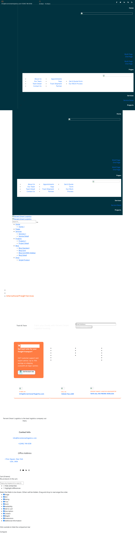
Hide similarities (10, 486)
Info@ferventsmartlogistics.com (11, 3)
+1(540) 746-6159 (26, 3)
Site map (110, 405)
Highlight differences (12, 488)
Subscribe (84, 327)
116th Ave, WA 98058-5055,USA (102, 394)
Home (9, 290)
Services (10, 293)
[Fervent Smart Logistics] (21, 216)
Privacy (85, 405)
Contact (118, 405)
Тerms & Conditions (98, 405)
